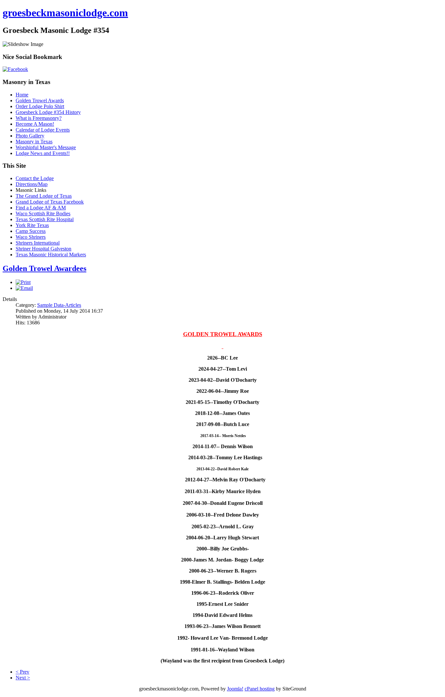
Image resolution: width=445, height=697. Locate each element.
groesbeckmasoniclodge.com (65, 13)
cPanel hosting (260, 688)
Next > (23, 677)
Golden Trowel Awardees (44, 268)
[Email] (24, 288)
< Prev (22, 672)
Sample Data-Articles (59, 305)
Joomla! (235, 688)
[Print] (23, 282)
